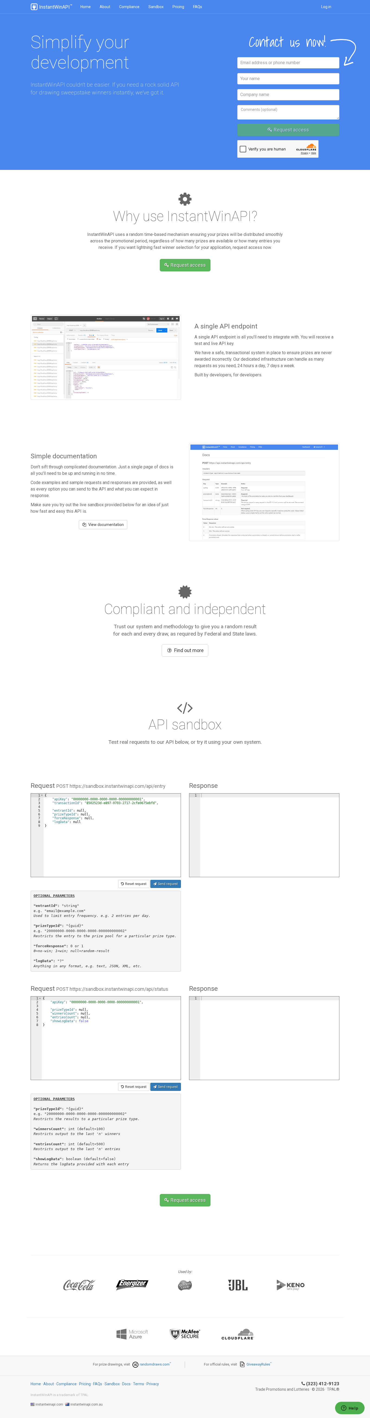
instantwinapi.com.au (86, 1404)
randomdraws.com (154, 1364)
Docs (126, 1384)
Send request (168, 884)
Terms (138, 1384)
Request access (291, 130)
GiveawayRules (258, 1364)
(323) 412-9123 (322, 1383)
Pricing (178, 7)
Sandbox (156, 7)
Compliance (129, 7)
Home (85, 7)
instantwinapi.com (49, 1404)
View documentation (105, 524)
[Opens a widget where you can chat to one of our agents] (350, 1408)
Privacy (153, 1384)
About (105, 7)
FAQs (197, 7)
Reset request (136, 884)
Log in (326, 7)
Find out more (189, 650)
